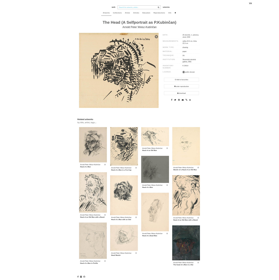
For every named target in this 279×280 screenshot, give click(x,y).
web (113, 7)
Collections (117, 13)
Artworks (106, 13)
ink (184, 55)
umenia (166, 7)
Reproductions (159, 13)
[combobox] (139, 7)
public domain (190, 72)
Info (169, 13)
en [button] (250, 3)
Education (146, 13)
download (182, 93)
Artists (127, 13)
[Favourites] (175, 13)
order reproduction (182, 86)
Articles (136, 13)
